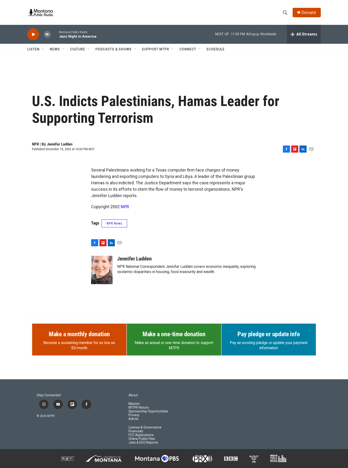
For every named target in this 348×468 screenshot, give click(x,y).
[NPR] (67, 458)
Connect (187, 49)
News (55, 49)
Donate (308, 12)
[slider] (55, 34)
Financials (136, 431)
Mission (134, 404)
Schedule (215, 49)
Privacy (134, 415)
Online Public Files (142, 439)
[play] (33, 34)
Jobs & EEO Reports (143, 442)
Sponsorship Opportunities (148, 411)
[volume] (47, 34)
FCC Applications (141, 435)
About (133, 395)
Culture (77, 49)
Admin (133, 419)
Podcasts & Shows (113, 49)
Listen (33, 49)
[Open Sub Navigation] (43, 49)
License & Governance (145, 427)
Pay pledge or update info (268, 334)
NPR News (114, 223)
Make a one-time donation (174, 334)
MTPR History (139, 407)
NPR (125, 206)
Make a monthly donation (79, 334)
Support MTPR (155, 49)
